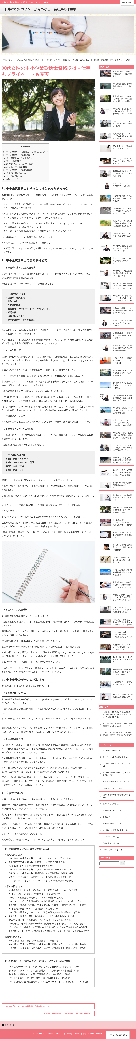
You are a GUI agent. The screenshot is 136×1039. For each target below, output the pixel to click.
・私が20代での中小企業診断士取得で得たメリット (31, 866)
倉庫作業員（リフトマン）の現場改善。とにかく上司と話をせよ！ (122, 647)
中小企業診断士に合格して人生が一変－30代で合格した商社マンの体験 (122, 98)
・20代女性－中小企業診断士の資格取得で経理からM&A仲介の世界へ (40, 869)
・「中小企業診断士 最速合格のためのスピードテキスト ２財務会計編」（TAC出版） (48, 982)
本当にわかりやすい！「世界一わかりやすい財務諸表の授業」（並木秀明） (122, 522)
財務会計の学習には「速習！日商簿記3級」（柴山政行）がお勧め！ (123, 310)
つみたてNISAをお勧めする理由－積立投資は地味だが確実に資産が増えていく (122, 223)
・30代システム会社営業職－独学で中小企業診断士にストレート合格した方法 (44, 901)
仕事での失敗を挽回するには (114, 782)
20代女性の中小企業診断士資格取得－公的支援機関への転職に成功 (122, 397)
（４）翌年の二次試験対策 (15, 167)
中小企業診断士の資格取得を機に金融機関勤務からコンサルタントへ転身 (122, 584)
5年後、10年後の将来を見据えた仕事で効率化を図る (123, 659)
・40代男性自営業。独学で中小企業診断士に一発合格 (32, 940)
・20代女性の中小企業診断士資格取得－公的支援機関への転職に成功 (40, 873)
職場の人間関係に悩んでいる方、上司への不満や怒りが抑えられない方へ (122, 597)
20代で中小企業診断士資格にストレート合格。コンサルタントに (122, 248)
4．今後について (10, 179)
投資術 (105, 817)
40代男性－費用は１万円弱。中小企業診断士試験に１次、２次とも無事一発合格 (122, 473)
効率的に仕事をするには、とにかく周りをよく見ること (122, 559)
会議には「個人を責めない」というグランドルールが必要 (122, 323)
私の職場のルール (109, 837)
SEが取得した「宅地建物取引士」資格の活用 (122, 147)
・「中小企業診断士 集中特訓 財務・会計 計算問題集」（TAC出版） (40, 978)
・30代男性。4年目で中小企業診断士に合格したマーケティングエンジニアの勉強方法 (48, 931)
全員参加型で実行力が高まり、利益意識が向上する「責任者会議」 (122, 348)
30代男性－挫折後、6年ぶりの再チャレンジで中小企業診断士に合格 (123, 410)
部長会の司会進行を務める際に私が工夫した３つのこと (122, 485)
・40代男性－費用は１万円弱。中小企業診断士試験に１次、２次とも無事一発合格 (46, 944)
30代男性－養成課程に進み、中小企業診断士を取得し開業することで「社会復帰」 (122, 298)
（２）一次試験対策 (12, 161)
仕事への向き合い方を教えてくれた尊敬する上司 (122, 234)
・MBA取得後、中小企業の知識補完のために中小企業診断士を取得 (39, 920)
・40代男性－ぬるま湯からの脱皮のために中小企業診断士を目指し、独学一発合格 (46, 948)
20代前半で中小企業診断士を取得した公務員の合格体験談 (122, 385)
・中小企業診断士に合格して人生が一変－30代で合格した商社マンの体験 (42, 890)
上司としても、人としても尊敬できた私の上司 (122, 185)
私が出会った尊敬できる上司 (114, 830)
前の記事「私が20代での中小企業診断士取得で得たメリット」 (27, 1006)
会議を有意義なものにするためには (116, 795)
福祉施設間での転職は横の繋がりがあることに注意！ (122, 497)
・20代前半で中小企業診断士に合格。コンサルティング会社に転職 (39, 858)
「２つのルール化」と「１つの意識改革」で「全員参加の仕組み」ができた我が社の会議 (122, 635)
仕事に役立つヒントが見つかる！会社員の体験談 (40, 9)
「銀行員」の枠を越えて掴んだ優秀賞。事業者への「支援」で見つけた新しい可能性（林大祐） (122, 622)
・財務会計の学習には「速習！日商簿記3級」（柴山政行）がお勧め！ (40, 974)
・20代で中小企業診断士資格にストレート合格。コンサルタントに (39, 877)
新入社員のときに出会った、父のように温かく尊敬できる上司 (122, 136)
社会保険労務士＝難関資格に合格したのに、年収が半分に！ (122, 360)
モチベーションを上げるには (114, 757)
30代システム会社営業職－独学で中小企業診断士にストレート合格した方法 (122, 286)
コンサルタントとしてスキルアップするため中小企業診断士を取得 (122, 609)
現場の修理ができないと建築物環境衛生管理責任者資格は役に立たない (122, 460)
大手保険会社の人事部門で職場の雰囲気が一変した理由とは (122, 572)
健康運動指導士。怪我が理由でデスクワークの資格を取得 (122, 335)
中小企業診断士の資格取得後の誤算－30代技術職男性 (122, 73)
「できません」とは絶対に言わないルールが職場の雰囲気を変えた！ (122, 447)
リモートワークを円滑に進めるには (116, 764)
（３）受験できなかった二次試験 (18, 164)
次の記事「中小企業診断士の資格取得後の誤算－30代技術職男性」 (69, 1013)
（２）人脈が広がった (13, 176)
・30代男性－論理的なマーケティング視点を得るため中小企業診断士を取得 (43, 912)
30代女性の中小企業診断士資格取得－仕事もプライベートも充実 (122, 510)
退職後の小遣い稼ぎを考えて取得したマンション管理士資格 (122, 173)
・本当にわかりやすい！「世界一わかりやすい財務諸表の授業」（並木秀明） (44, 967)
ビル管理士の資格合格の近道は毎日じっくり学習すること (122, 198)
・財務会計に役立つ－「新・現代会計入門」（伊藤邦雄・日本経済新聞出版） (44, 970)
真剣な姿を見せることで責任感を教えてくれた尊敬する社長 (122, 372)
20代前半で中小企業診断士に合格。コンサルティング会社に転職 (122, 672)
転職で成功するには (110, 850)
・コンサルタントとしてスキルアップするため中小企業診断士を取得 (40, 881)
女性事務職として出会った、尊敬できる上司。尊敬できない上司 (122, 210)
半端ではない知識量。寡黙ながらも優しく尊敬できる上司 (122, 161)
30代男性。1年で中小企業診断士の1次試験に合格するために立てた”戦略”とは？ (123, 435)
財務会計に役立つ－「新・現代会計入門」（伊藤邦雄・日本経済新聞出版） (122, 423)
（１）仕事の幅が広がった (15, 173)
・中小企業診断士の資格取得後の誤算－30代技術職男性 (34, 894)
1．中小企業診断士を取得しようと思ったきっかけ (25, 152)
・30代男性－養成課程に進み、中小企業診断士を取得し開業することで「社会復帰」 (47, 905)
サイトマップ (127, 3)
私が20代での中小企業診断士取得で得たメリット (122, 683)
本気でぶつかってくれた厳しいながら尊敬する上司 (122, 260)
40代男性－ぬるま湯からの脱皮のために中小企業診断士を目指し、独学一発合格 (122, 111)
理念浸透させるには (110, 823)
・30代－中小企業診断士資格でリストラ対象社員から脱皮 (35, 897)
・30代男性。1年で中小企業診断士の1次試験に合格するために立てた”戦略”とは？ (46, 923)
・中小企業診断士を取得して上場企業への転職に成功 (32, 909)
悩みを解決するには (110, 810)
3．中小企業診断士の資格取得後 (17, 170)
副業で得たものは (109, 804)
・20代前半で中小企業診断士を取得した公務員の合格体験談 (36, 862)
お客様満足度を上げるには (113, 750)
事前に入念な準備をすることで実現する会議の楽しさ (122, 534)
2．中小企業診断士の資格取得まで (18, 155)
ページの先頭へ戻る (117, 1035)
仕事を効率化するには (111, 788)
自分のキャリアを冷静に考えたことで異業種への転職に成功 (122, 547)
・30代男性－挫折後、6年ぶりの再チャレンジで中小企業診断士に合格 (41, 916)
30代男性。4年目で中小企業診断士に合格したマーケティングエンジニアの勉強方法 (123, 697)
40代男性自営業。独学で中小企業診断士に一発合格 (122, 86)
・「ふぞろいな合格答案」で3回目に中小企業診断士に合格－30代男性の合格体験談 (47, 927)
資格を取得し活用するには (113, 843)
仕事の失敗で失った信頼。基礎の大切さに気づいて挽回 (122, 123)
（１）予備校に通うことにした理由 (19, 158)
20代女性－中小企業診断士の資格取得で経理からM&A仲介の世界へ (122, 273)
